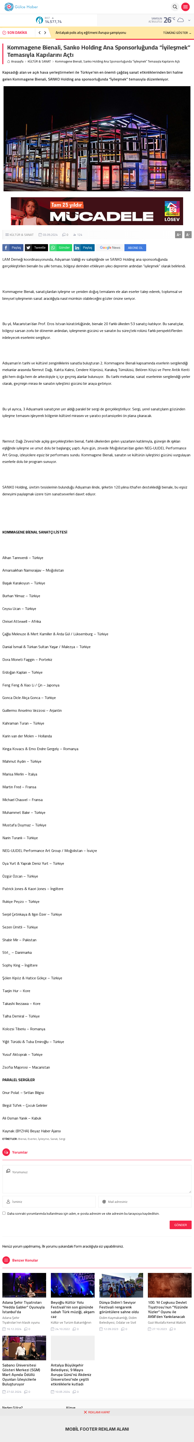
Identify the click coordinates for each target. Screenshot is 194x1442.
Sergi (62, 1139)
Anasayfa (17, 61)
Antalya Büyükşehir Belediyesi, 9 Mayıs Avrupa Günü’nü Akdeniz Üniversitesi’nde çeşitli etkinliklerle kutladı (71, 1374)
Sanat (53, 1139)
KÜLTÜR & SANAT (39, 61)
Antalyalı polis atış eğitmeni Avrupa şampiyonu (91, 32)
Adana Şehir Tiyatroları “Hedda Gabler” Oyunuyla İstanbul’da (23, 1307)
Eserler (32, 1139)
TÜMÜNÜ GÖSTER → (177, 33)
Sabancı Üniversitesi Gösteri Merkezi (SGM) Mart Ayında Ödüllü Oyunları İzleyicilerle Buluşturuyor (21, 1374)
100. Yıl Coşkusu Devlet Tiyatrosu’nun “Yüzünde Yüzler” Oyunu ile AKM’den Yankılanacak (168, 1309)
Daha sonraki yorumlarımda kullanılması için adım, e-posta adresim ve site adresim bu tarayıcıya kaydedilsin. (83, 1213)
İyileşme (43, 1139)
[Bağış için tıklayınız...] (97, 222)
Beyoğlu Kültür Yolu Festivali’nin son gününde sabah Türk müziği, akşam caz (73, 1309)
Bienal (22, 1139)
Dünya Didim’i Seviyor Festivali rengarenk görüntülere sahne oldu (119, 1307)
